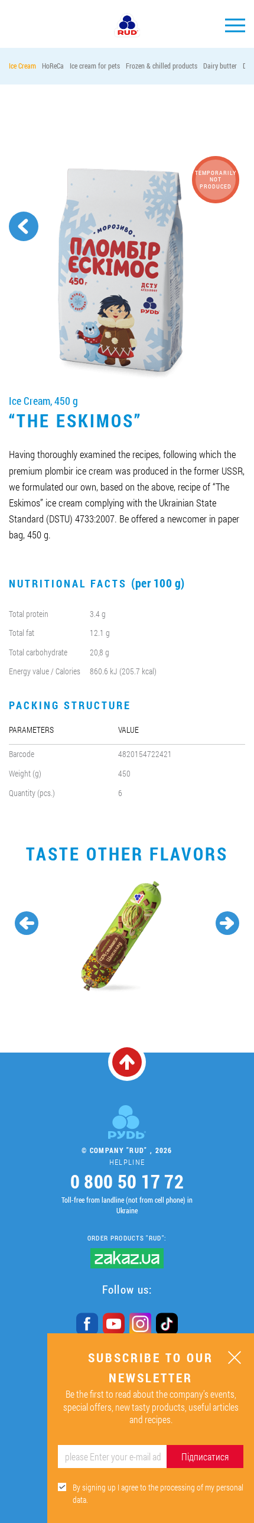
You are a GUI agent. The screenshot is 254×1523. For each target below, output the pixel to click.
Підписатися (205, 1456)
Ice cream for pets (95, 65)
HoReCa (53, 65)
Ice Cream (22, 65)
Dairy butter (220, 65)
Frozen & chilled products (161, 65)
